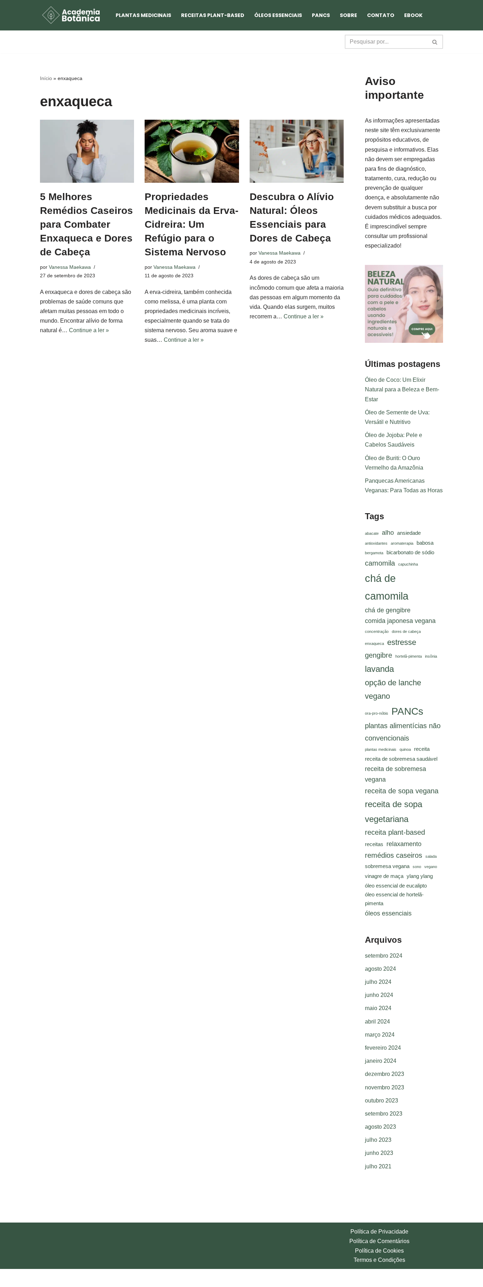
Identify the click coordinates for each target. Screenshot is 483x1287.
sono (417, 866)
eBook (413, 15)
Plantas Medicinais (143, 15)
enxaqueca (374, 643)
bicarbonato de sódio (410, 552)
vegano (430, 866)
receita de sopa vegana (401, 791)
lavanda (379, 669)
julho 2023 (378, 1140)
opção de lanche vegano (393, 689)
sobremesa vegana (387, 866)
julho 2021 (378, 1166)
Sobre (348, 15)
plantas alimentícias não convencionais (403, 732)
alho (388, 532)
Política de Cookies (379, 1251)
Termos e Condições (379, 1260)
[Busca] (435, 42)
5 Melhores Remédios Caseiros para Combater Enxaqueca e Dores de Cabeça (86, 224)
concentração (377, 631)
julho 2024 (378, 982)
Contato (380, 15)
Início (46, 78)
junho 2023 (379, 1153)
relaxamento (403, 843)
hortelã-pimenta (408, 656)
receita (422, 749)
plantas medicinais (380, 749)
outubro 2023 (381, 1101)
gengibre (378, 655)
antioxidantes (376, 543)
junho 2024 (379, 995)
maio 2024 (378, 1008)
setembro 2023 (383, 1114)
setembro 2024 (383, 956)
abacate (372, 533)
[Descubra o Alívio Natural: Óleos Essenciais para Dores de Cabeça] (297, 151)
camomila (380, 563)
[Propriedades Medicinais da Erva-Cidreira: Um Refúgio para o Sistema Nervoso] (192, 151)
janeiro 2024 (380, 1061)
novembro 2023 (384, 1087)
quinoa (405, 749)
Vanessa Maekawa (70, 267)
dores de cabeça (406, 631)
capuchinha (408, 564)
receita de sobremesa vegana (395, 774)
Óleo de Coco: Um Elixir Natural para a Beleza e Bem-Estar (402, 389)
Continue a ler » (89, 330)
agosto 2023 (380, 1127)
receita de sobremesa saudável (401, 759)
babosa (425, 543)
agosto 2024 (380, 969)
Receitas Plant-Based (212, 15)
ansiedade (409, 533)
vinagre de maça (384, 876)
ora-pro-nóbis (376, 713)
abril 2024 (377, 1022)
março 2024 (380, 1035)
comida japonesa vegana (400, 620)
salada (431, 856)
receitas (374, 844)
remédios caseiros (393, 855)
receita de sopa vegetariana (393, 811)
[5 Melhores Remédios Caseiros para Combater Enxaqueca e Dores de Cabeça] (87, 151)
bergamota (374, 553)
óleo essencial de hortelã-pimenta (394, 899)
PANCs (321, 15)
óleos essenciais (388, 913)
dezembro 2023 (384, 1074)
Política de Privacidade (379, 1232)
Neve (46, 1278)
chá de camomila (386, 587)
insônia (431, 656)
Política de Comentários (379, 1241)
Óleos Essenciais (278, 15)
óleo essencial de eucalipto (396, 886)
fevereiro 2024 (383, 1048)
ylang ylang (420, 876)
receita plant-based (395, 832)
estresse (401, 642)
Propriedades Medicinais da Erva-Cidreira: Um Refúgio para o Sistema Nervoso (191, 224)
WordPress (96, 1278)
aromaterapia (402, 543)
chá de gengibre (388, 610)
